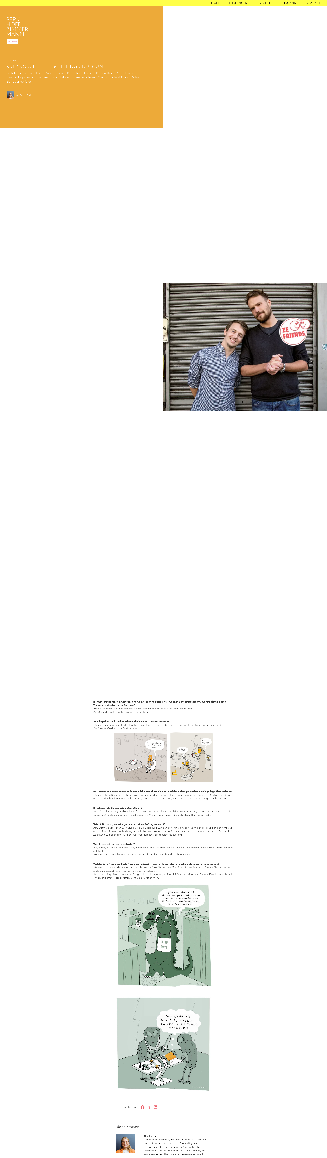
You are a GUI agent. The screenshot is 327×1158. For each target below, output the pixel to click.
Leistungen (238, 3)
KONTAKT (313, 3)
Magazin (289, 3)
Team (215, 3)
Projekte (265, 3)
